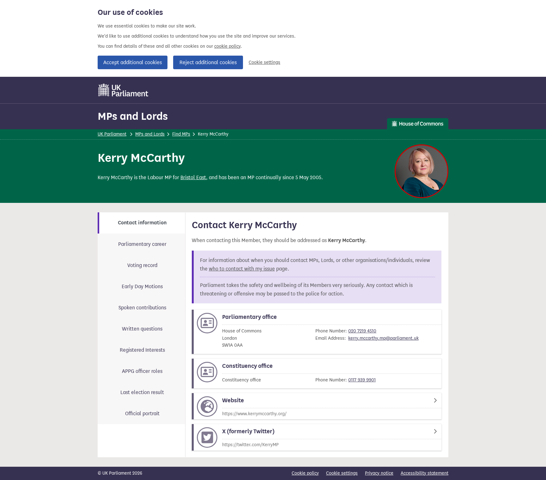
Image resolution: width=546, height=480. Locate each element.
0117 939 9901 (362, 380)
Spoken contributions (142, 308)
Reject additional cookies (208, 62)
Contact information (142, 223)
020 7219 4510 (362, 331)
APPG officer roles (142, 371)
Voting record (142, 265)
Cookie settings (264, 62)
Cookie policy (305, 473)
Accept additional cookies (132, 62)
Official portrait (142, 413)
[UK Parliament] (123, 90)
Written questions (142, 329)
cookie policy (227, 46)
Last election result (142, 392)
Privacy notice (379, 473)
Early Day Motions (142, 286)
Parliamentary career (142, 244)
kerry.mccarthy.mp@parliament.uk (383, 338)
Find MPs (181, 134)
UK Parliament (112, 134)
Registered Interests (142, 350)
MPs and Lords (133, 116)
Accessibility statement (424, 473)
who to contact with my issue (242, 269)
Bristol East (193, 177)
